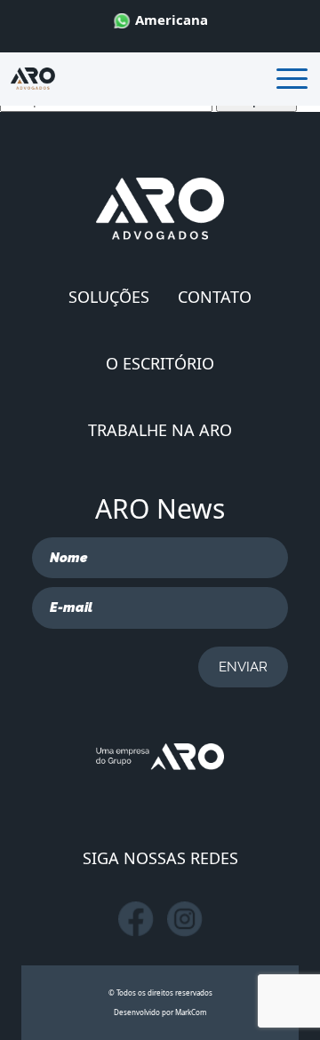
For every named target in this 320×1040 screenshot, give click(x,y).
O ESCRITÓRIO (160, 363)
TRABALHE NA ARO (160, 430)
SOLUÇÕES (108, 296)
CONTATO (215, 296)
